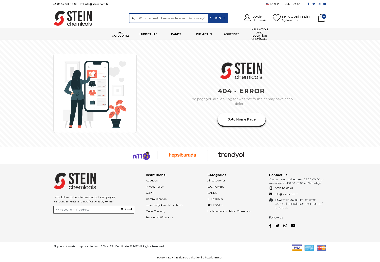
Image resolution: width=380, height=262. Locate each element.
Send (128, 209)
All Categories (216, 180)
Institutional (156, 175)
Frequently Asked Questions (164, 205)
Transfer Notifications (159, 217)
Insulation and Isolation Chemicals (228, 211)
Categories (216, 175)
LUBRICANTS (215, 186)
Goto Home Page (241, 119)
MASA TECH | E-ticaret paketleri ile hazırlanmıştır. (190, 257)
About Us (152, 180)
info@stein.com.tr (286, 194)
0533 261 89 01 (283, 188)
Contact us (278, 175)
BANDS (212, 192)
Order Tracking (155, 211)
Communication (156, 198)
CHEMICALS (215, 198)
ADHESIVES (214, 205)
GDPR (150, 192)
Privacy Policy (154, 186)
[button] (254, 18)
